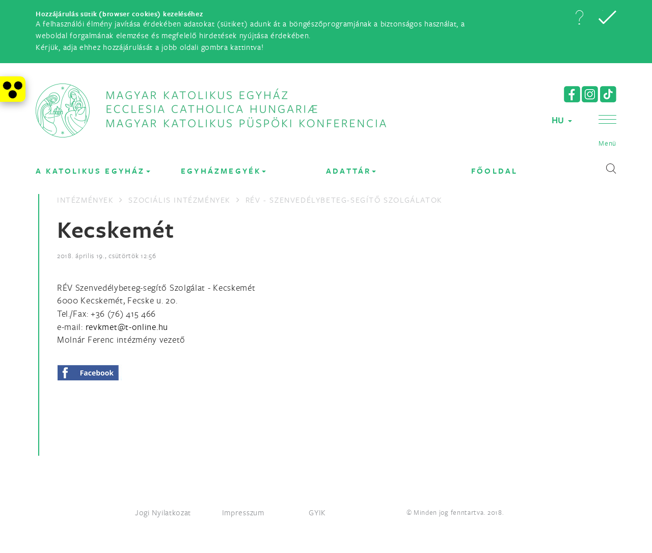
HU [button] (559, 120)
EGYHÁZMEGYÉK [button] (221, 170)
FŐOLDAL (494, 170)
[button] (579, 17)
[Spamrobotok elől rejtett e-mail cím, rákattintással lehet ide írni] (127, 327)
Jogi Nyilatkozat (163, 512)
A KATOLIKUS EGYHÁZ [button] (90, 170)
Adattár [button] (348, 170)
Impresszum (243, 512)
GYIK (317, 512)
